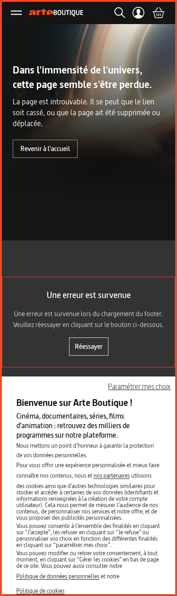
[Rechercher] (117, 13)
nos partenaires (111, 475)
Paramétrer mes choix (139, 386)
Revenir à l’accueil (45, 148)
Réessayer (89, 346)
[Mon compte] (139, 12)
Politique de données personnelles (57, 576)
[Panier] (158, 12)
